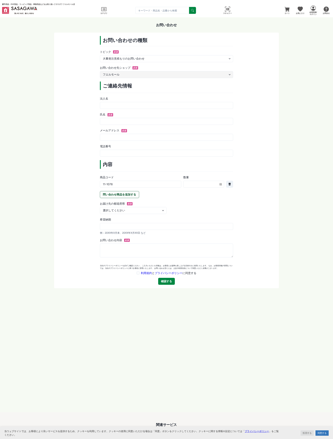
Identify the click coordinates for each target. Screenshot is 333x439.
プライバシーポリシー (168, 273)
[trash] (229, 184)
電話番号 (105, 146)
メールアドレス (113, 130)
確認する (166, 281)
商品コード (107, 177)
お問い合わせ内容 (114, 240)
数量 (186, 177)
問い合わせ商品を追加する (119, 194)
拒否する (307, 433)
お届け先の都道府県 (116, 203)
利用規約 (146, 273)
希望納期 (105, 219)
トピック (109, 51)
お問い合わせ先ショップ (118, 67)
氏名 (106, 114)
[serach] (192, 10)
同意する (322, 433)
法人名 (104, 98)
